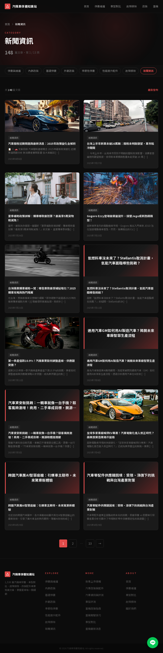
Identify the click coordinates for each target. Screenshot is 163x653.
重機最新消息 (93, 629)
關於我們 (131, 608)
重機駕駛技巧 (93, 615)
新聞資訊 (148, 71)
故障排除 (131, 6)
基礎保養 (51, 71)
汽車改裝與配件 (94, 588)
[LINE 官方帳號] (152, 642)
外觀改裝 (69, 71)
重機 (155, 6)
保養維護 (100, 6)
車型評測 (90, 602)
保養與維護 (14, 71)
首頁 (86, 6)
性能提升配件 (110, 71)
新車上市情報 (93, 581)
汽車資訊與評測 (94, 595)
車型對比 (116, 6)
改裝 (144, 6)
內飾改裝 (33, 71)
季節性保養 (88, 71)
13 (90, 543)
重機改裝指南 (93, 608)
